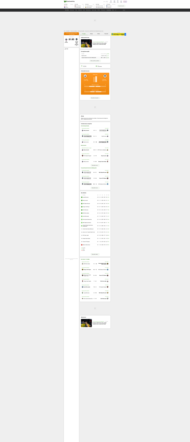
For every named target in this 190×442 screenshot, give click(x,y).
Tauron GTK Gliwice (86, 241)
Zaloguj (125, 1)
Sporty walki (94, 10)
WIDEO (98, 10)
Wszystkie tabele (95, 254)
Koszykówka (109, 10)
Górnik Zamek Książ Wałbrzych (88, 228)
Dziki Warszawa (85, 209)
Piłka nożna (72, 10)
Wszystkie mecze (95, 165)
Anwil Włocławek (86, 216)
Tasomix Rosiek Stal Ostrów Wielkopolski (88, 226)
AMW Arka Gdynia (86, 213)
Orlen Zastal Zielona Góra (87, 219)
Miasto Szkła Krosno (86, 244)
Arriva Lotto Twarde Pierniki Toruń (89, 232)
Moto (113, 10)
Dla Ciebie (67, 10)
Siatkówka (80, 10)
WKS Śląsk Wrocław (86, 203)
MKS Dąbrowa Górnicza (87, 222)
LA (115, 10)
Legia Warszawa (85, 197)
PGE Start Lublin (86, 235)
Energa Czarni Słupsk (86, 238)
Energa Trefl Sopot (86, 206)
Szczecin (84, 66)
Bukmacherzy (88, 10)
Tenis (76, 10)
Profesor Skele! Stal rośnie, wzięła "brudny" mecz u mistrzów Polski (99, 44)
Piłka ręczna (103, 10)
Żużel (84, 10)
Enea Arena (100, 66)
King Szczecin (85, 200)
